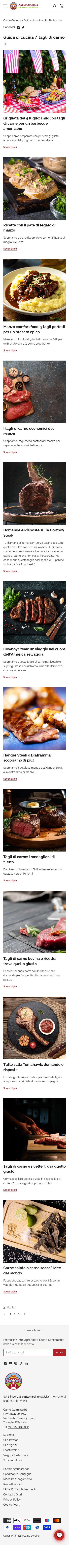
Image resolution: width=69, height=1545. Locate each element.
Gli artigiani (10, 1445)
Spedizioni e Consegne (17, 1474)
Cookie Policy (11, 1504)
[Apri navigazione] (5, 6)
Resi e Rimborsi (12, 1484)
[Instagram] (15, 1363)
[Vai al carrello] (62, 6)
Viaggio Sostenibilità (15, 1455)
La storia (8, 1434)
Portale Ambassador (16, 1469)
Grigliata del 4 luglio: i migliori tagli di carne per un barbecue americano (34, 123)
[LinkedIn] (26, 1363)
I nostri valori (11, 1450)
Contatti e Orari (12, 1494)
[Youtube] (10, 1363)
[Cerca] (54, 6)
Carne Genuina (31, 1535)
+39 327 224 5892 (18, 1426)
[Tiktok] (21, 1363)
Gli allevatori (10, 1440)
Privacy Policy (12, 1499)
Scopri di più (10, 147)
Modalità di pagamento (17, 1479)
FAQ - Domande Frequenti (19, 1489)
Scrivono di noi (12, 1460)
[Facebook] (5, 1363)
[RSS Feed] (5, 43)
